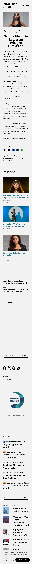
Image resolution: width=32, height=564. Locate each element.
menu (27, 3)
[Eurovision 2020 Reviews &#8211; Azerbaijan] (16, 243)
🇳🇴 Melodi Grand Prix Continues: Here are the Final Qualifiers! (14, 465)
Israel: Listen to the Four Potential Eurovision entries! (15, 282)
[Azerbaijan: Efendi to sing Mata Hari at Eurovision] (16, 214)
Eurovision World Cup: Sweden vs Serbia (21, 542)
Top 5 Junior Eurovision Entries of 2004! (20, 532)
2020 (8, 156)
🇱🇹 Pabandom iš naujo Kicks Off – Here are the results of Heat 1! (16, 486)
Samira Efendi (7, 160)
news (16, 158)
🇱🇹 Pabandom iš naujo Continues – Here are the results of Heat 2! (14, 455)
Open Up (22, 158)
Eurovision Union (10, 5)
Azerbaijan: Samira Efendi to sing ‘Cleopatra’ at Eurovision (16, 196)
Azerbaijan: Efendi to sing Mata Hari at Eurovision (14, 225)
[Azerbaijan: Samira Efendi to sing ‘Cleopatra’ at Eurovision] (16, 185)
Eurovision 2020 (8, 158)
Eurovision (22, 156)
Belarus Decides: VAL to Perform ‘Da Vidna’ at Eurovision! (16, 290)
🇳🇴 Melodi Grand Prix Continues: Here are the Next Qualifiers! (14, 475)
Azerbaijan (14, 156)
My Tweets (7, 380)
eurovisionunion (12, 31)
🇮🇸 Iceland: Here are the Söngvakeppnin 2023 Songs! (14, 444)
